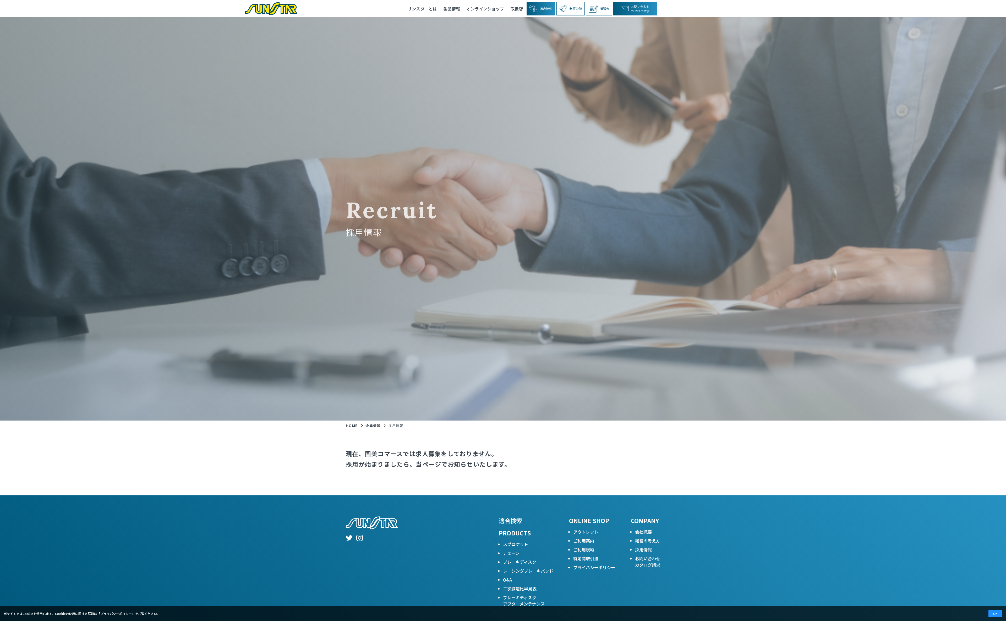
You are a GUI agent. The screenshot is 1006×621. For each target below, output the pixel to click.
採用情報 (643, 549)
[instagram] (359, 538)
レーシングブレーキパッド (528, 571)
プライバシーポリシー (594, 567)
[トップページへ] (269, 8)
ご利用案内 (583, 541)
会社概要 (643, 532)
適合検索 (510, 520)
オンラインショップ (485, 8)
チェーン (511, 553)
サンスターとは (422, 8)
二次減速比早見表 (520, 588)
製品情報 (451, 8)
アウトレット (585, 532)
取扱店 (516, 8)
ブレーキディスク (519, 562)
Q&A (507, 580)
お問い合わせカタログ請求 (647, 561)
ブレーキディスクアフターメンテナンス (524, 600)
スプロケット (515, 544)
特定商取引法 (585, 558)
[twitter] (349, 538)
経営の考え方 (647, 541)
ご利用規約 (583, 549)
